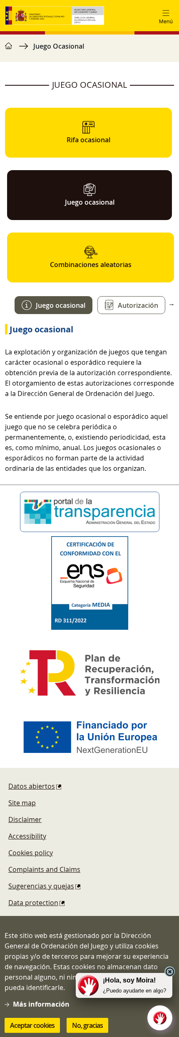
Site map (22, 802)
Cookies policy (30, 852)
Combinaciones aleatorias (91, 264)
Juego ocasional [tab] (60, 305)
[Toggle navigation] (165, 15)
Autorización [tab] (138, 305)
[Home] (54, 15)
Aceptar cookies (32, 1025)
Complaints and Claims (44, 869)
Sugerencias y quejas (41, 886)
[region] (89, 50)
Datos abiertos (31, 786)
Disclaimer (25, 819)
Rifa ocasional (88, 139)
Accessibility (27, 836)
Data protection (33, 902)
